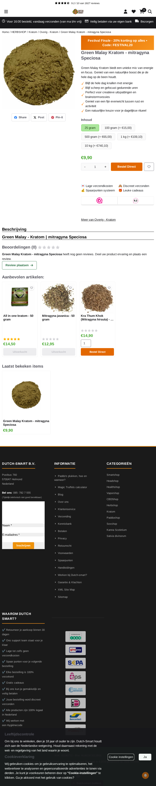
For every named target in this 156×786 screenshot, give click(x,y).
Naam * (7, 525)
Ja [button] (145, 757)
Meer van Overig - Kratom (98, 219)
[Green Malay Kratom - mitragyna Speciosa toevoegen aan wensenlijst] (149, 167)
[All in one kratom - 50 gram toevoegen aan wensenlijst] (31, 287)
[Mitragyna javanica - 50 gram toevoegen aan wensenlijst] (70, 287)
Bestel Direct (126, 166)
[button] (6, 12)
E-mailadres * (11, 534)
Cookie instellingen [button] (121, 757)
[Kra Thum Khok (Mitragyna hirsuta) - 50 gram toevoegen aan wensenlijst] (109, 287)
